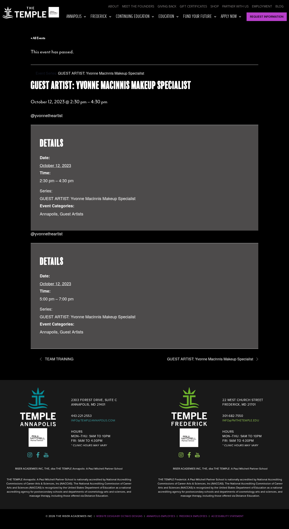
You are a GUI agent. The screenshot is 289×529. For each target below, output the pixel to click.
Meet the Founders (138, 6)
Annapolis (74, 16)
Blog (279, 6)
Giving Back (167, 6)
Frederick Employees (193, 516)
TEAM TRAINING (58, 358)
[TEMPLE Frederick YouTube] (197, 455)
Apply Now (229, 16)
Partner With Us (235, 6)
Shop (214, 6)
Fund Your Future (197, 16)
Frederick (99, 16)
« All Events (38, 38)
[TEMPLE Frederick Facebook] (189, 455)
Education (166, 16)
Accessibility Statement (227, 516)
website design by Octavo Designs (119, 516)
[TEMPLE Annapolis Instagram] (30, 455)
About (113, 6)
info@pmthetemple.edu (240, 420)
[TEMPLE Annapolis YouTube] (46, 455)
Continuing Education (132, 16)
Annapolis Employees (161, 516)
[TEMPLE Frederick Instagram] (181, 455)
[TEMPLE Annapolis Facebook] (38, 455)
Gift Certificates (193, 6)
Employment (262, 6)
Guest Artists (71, 214)
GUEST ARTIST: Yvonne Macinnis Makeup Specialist (87, 198)
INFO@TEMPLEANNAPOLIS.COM (93, 420)
